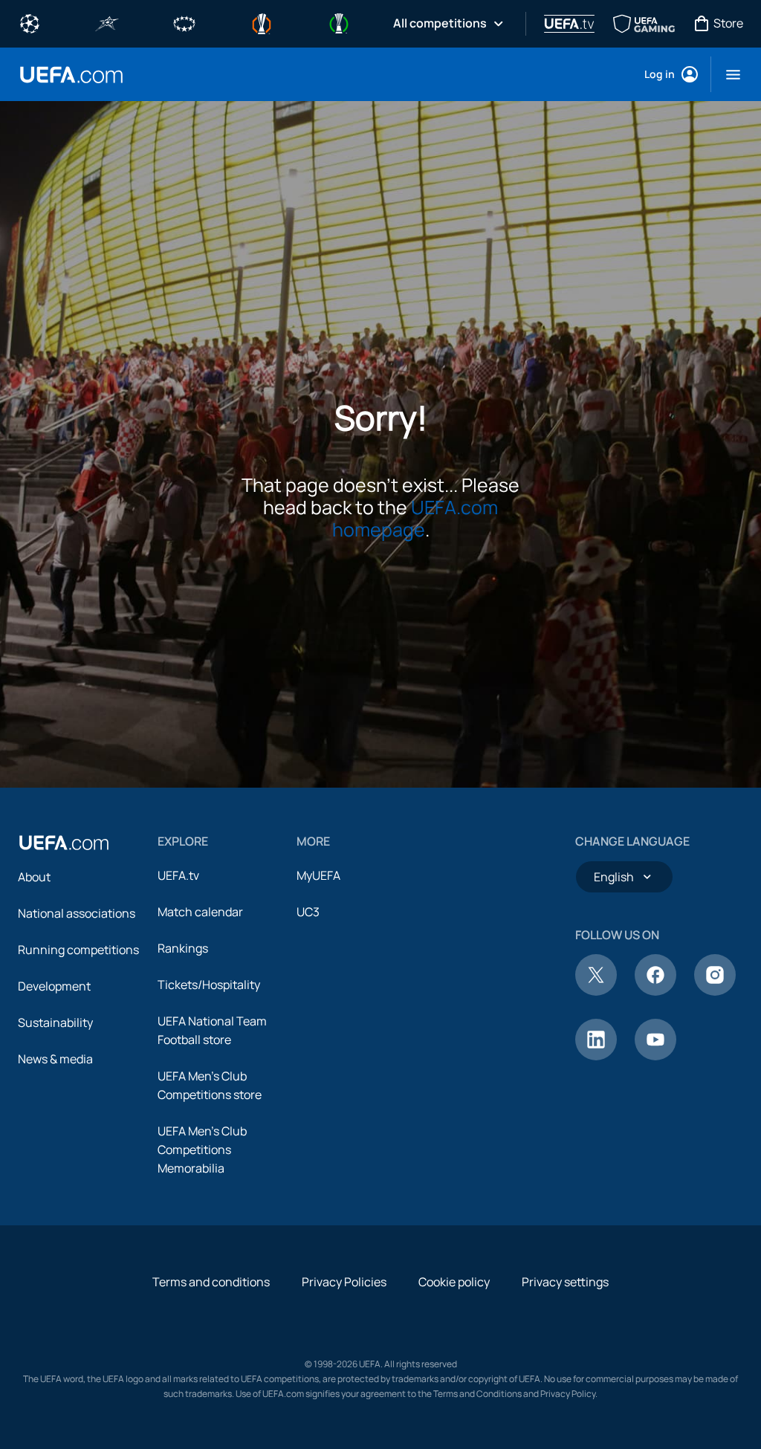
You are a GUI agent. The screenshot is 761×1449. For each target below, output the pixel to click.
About (34, 877)
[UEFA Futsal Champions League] (107, 22)
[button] (727, 74)
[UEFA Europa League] (261, 22)
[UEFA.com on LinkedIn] (596, 1056)
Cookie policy (454, 1282)
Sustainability (55, 1022)
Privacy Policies (344, 1282)
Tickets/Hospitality (209, 984)
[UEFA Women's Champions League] (184, 22)
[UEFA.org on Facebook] (655, 991)
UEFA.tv (178, 875)
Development (54, 986)
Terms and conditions (211, 1282)
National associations (76, 913)
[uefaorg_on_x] (596, 991)
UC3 (308, 912)
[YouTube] (655, 1056)
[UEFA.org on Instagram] (715, 991)
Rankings (183, 948)
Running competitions (78, 949)
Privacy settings (565, 1282)
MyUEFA (318, 875)
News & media (55, 1059)
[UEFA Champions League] (30, 22)
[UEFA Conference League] (339, 22)
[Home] (64, 842)
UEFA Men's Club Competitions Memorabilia (202, 1149)
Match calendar (200, 912)
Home (71, 74)
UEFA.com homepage (415, 518)
